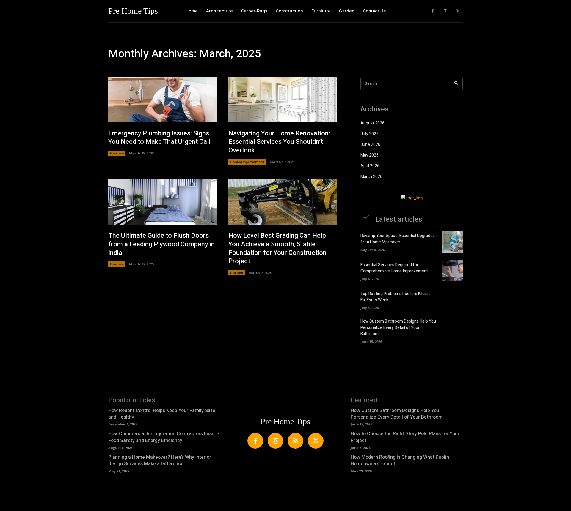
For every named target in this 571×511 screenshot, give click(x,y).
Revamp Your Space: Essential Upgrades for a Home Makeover (397, 239)
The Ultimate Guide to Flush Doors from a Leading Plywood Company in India (161, 244)
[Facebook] (432, 11)
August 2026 (372, 123)
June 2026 (370, 144)
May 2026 (369, 155)
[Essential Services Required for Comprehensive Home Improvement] (452, 270)
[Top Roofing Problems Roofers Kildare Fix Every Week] (452, 299)
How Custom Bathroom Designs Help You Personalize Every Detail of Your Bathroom (398, 327)
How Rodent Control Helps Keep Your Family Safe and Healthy (161, 414)
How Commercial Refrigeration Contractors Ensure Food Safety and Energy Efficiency (163, 437)
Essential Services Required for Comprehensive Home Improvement (394, 268)
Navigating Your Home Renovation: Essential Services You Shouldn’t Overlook (279, 142)
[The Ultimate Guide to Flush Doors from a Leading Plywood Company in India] (162, 202)
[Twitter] (458, 11)
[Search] (456, 83)
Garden (236, 272)
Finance (117, 153)
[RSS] (295, 441)
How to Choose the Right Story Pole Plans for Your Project (405, 437)
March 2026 (371, 177)
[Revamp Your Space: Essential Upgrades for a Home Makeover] (452, 242)
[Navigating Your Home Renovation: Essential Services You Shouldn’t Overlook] (282, 99)
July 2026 (369, 134)
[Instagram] (445, 11)
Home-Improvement (247, 162)
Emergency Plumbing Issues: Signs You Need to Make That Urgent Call (159, 138)
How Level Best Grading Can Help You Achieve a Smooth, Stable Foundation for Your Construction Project (277, 248)
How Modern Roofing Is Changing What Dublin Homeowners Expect (400, 460)
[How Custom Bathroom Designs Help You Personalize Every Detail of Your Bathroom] (452, 329)
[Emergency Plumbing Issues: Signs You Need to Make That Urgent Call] (162, 99)
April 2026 (369, 166)
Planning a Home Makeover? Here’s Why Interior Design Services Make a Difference (159, 460)
